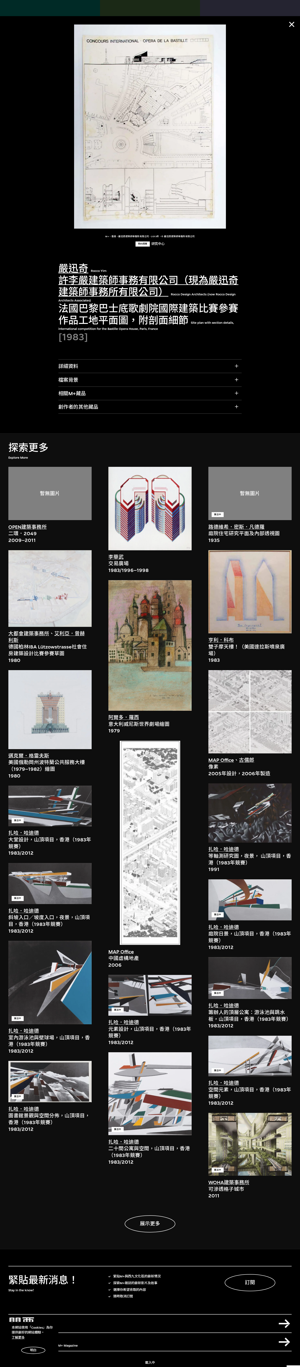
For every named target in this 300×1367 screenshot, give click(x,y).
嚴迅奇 (73, 269)
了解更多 (18, 1337)
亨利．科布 (221, 640)
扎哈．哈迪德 (23, 833)
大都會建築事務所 (28, 633)
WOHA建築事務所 (228, 1182)
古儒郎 (246, 760)
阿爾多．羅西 (123, 717)
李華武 (116, 557)
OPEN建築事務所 (27, 527)
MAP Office (121, 952)
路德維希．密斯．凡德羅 (236, 527)
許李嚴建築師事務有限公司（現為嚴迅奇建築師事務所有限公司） (148, 286)
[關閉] (292, 24)
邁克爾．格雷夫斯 (28, 756)
